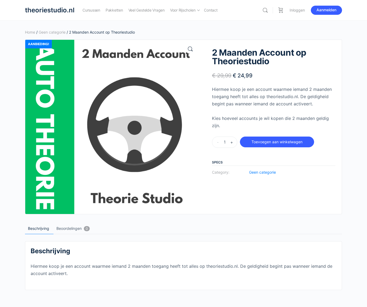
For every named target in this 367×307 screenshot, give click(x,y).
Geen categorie (52, 32)
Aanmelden (326, 10)
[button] (190, 49)
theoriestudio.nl (49, 10)
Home (30, 32)
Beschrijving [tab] (38, 228)
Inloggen (297, 10)
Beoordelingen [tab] (72, 228)
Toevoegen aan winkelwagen (277, 142)
